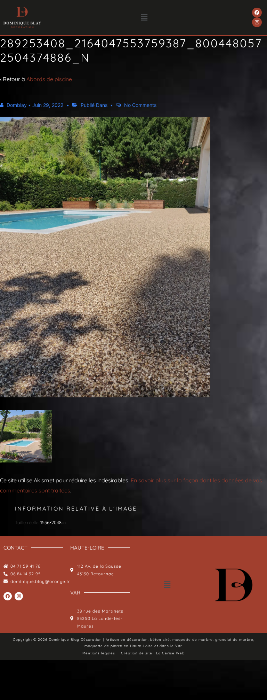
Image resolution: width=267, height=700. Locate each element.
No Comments (140, 105)
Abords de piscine (49, 79)
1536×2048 (51, 522)
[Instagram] (257, 22)
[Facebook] (257, 12)
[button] (144, 17)
